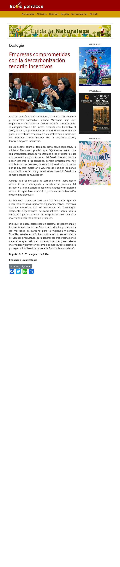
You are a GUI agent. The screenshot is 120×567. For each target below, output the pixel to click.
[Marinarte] (95, 162)
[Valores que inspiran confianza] (95, 113)
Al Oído (94, 14)
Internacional (79, 14)
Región (65, 14)
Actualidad (28, 14)
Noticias (42, 14)
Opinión (53, 14)
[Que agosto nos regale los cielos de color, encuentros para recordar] (95, 66)
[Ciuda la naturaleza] (60, 30)
